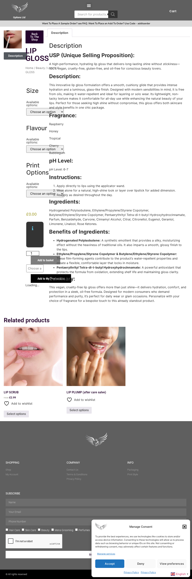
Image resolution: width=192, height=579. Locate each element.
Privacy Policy (131, 572)
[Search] (113, 14)
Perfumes (84, 529)
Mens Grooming (64, 529)
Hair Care (14, 529)
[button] (184, 527)
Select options (16, 414)
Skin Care (30, 529)
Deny (140, 563)
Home (29, 68)
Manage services (106, 553)
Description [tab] (59, 33)
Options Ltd (19, 17)
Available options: (32, 104)
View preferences (172, 563)
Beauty (40, 68)
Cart (172, 11)
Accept (110, 563)
